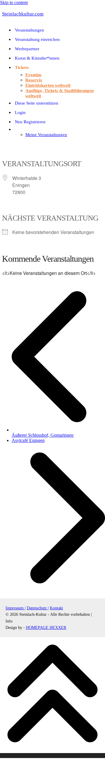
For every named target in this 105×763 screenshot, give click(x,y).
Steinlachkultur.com (22, 14)
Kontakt (56, 608)
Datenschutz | (38, 608)
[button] (3, 144)
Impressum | (16, 608)
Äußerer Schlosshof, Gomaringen (58, 432)
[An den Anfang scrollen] (52, 755)
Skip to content (14, 2)
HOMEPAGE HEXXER (46, 627)
